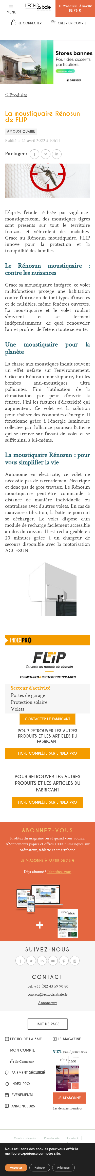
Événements (21, 1095)
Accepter (16, 1168)
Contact (72, 1138)
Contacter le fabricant (47, 719)
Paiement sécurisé (26, 1073)
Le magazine (69, 1039)
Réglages (63, 1168)
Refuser (39, 1168)
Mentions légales (24, 1138)
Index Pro (20, 1084)
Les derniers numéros (68, 1108)
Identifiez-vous (59, 871)
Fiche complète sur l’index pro (47, 753)
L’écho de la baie (26, 1039)
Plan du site (52, 1138)
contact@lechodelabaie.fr (48, 994)
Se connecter (24, 1062)
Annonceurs (47, 1002)
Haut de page (47, 1024)
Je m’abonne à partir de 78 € (47, 860)
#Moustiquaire (21, 132)
